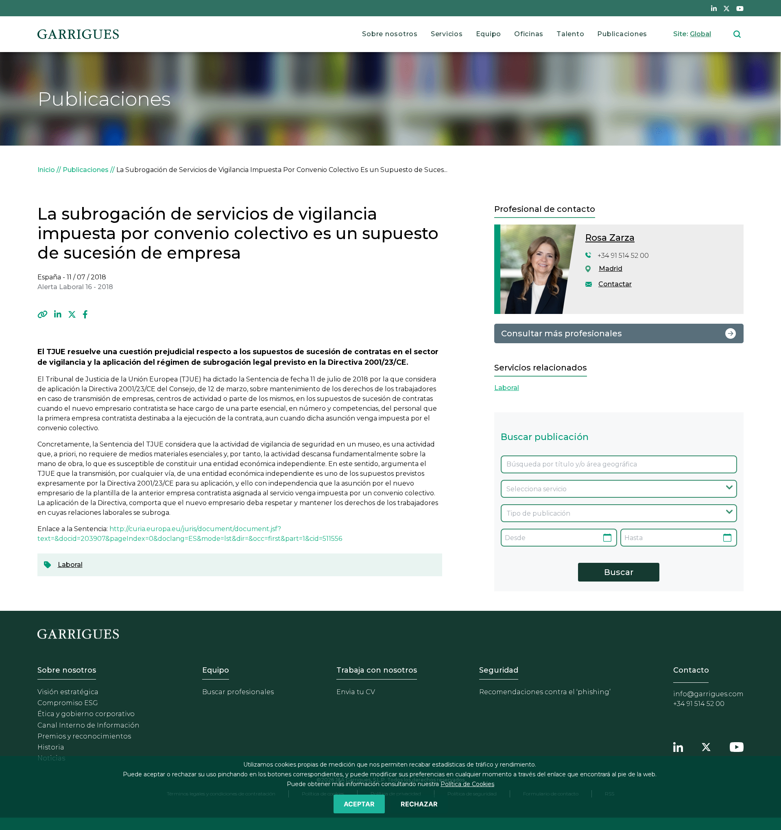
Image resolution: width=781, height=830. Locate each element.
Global (700, 34)
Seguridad (498, 670)
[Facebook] (85, 314)
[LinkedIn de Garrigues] (714, 8)
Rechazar (419, 804)
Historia (50, 747)
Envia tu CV (355, 692)
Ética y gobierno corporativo (86, 714)
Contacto (691, 670)
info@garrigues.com (708, 694)
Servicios (447, 34)
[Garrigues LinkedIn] (678, 746)
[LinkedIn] (57, 314)
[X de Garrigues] (726, 8)
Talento (570, 34)
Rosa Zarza (610, 237)
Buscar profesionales (238, 692)
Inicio (46, 170)
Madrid (610, 268)
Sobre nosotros (390, 34)
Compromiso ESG (67, 703)
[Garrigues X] (706, 746)
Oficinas (528, 34)
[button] (42, 314)
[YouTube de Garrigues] (740, 8)
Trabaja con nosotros (376, 670)
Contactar (615, 284)
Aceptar (359, 804)
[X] (72, 314)
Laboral (70, 565)
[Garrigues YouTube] (737, 746)
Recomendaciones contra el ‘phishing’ (545, 692)
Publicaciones (622, 34)
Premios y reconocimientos (84, 736)
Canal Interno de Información (88, 725)
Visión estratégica (67, 692)
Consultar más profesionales (561, 333)
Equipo (489, 34)
